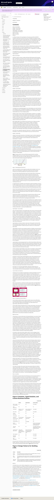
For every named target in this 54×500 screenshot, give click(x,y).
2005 (26, 14)
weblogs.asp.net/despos (19, 486)
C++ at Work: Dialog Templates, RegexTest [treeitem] (6, 82)
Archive (16, 14)
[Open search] (50, 7)
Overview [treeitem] (4, 33)
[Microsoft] (1, 7)
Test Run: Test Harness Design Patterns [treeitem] (6, 72)
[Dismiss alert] (52, 1)
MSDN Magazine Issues (21, 14)
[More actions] (40, 14)
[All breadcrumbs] (13, 14)
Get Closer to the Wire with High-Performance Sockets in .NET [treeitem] (6, 47)
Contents (45, 15)
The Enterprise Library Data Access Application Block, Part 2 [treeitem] (6, 66)
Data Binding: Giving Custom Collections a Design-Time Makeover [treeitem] (6, 43)
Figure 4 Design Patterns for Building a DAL (48, 20)
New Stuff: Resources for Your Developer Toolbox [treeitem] (6, 57)
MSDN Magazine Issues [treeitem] (5, 16)
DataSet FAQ (28, 478)
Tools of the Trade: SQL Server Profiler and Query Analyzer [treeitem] (6, 60)
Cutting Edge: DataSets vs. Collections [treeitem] (6, 70)
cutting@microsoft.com (32, 480)
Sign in (52, 7)
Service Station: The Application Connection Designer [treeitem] (6, 75)
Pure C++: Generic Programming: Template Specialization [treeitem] (6, 79)
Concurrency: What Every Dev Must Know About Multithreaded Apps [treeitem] (6, 36)
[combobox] (6, 15)
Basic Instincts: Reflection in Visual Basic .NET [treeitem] (6, 64)
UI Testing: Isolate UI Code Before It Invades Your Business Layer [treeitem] (7, 50)
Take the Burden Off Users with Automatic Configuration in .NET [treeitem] (7, 40)
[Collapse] (10, 13)
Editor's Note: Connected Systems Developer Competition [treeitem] (6, 54)
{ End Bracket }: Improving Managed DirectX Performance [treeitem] (6, 85)
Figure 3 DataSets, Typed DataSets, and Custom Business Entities (47, 17)
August (29, 14)
